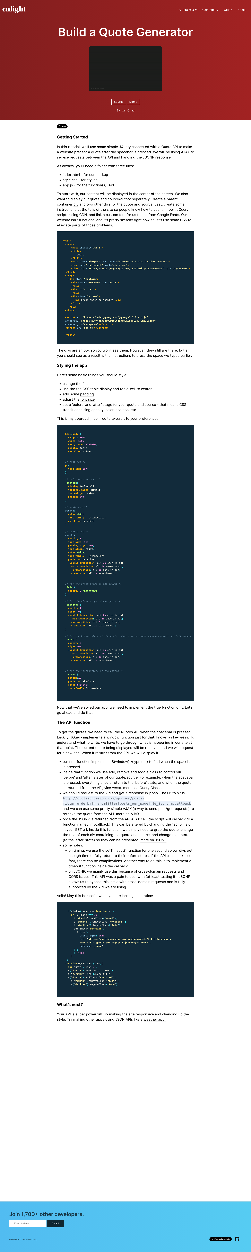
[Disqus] (125, 1078)
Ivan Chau (128, 110)
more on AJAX (127, 814)
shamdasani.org (30, 1239)
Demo (133, 101)
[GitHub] (237, 1239)
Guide (228, 10)
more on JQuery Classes (143, 788)
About (242, 10)
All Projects (186, 10)
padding (87, 394)
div (75, 204)
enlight (14, 8)
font (85, 384)
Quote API (170, 147)
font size (87, 399)
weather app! (155, 1019)
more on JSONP (153, 840)
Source (119, 101)
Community (210, 10)
